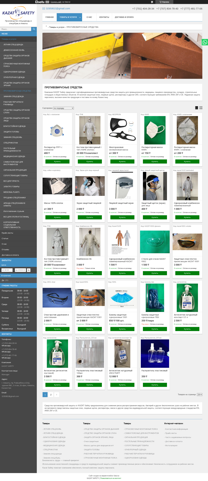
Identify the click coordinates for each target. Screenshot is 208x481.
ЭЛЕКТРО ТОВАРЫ (11, 186)
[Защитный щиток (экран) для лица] (155, 186)
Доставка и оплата (10, 255)
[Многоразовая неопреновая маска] (122, 130)
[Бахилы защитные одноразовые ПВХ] (155, 298)
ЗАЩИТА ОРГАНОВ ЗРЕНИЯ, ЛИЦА (98, 437)
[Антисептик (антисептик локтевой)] (57, 353)
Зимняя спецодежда (52, 453)
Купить (57, 161)
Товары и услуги (9, 39)
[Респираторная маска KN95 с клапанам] (187, 130)
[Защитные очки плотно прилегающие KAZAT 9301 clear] (90, 298)
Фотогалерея (171, 445)
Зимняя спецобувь (51, 457)
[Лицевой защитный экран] (122, 186)
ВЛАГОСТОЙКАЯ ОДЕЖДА (15, 126)
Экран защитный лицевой (89, 203)
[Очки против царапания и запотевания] (57, 298)
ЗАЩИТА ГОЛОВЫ (11, 131)
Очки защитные (91, 441)
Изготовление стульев (14, 211)
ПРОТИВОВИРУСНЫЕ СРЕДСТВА (17, 91)
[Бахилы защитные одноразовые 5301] (122, 298)
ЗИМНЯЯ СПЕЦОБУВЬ (13, 137)
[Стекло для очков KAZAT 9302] (155, 242)
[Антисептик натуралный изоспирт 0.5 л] (187, 298)
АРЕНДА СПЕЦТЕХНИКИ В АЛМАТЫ (14, 204)
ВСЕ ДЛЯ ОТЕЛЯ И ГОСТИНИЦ (16, 216)
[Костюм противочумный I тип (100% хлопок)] (90, 130)
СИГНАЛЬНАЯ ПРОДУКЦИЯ (15, 170)
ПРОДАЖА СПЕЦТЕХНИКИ (15, 197)
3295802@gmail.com (10, 396)
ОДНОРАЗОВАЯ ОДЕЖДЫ (54, 441)
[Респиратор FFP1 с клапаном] (57, 130)
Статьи (5, 238)
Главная (49, 17)
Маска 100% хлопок (53, 203)
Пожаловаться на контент (110, 478)
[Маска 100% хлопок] (57, 186)
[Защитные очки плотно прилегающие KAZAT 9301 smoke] (187, 242)
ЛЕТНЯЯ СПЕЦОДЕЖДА (13, 44)
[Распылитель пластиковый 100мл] (90, 353)
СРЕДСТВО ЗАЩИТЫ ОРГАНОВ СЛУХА (17, 111)
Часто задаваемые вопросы (178, 437)
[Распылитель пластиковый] (155, 353)
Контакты (104, 17)
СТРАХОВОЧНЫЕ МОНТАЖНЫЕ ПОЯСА (17, 64)
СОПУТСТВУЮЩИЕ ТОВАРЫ (15, 175)
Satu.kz (116, 476)
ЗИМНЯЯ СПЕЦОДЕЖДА (14, 96)
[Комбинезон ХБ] (90, 242)
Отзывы (5, 249)
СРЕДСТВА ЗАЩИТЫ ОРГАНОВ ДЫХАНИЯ (16, 56)
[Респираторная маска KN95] (155, 130)
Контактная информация (176, 429)
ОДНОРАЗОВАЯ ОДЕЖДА (14, 71)
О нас (4, 244)
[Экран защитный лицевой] (90, 186)
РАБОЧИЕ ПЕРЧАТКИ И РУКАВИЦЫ (13, 103)
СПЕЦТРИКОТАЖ (11, 142)
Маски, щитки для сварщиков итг (99, 445)
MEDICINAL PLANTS (12, 192)
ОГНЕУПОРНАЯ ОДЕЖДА (14, 77)
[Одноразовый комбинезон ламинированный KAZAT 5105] (122, 242)
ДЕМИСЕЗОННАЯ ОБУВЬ (14, 50)
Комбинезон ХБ (84, 259)
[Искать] (34, 29)
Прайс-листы (7, 233)
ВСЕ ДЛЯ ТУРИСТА (11, 181)
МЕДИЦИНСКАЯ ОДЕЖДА (14, 156)
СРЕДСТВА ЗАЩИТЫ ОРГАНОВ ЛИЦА (16, 119)
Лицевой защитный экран (121, 203)
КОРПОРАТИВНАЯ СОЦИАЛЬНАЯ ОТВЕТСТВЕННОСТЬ (12, 225)
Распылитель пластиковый (154, 370)
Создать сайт (56, 2)
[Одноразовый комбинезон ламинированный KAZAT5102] (187, 186)
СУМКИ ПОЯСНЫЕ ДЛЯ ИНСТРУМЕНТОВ (13, 163)
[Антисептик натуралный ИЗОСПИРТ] (122, 353)
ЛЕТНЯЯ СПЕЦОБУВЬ (52, 429)
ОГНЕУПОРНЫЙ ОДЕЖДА (135, 449)
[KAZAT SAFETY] (18, 13)
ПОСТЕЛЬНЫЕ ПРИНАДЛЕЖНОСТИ (12, 149)
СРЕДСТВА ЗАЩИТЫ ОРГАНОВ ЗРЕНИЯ (16, 84)
